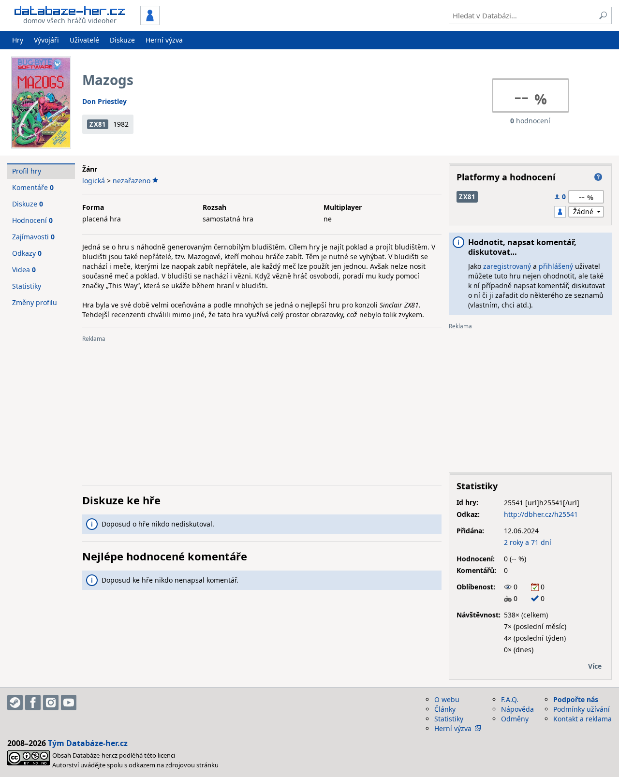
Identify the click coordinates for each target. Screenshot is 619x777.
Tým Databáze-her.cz (88, 743)
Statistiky (26, 286)
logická (93, 180)
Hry (17, 39)
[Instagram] (51, 702)
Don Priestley (104, 101)
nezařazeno (131, 180)
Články (445, 709)
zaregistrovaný (507, 266)
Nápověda (517, 709)
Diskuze (122, 39)
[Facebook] (33, 702)
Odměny (515, 718)
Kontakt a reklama (582, 718)
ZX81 (97, 124)
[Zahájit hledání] (603, 15)
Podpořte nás (575, 699)
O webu (446, 699)
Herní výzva (164, 39)
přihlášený (556, 266)
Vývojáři (46, 39)
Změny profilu (34, 302)
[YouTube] (68, 702)
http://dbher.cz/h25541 (541, 514)
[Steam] (15, 702)
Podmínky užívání (581, 709)
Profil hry (26, 171)
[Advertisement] (262, 410)
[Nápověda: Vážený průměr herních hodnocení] (598, 177)
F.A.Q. (509, 699)
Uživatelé (84, 39)
